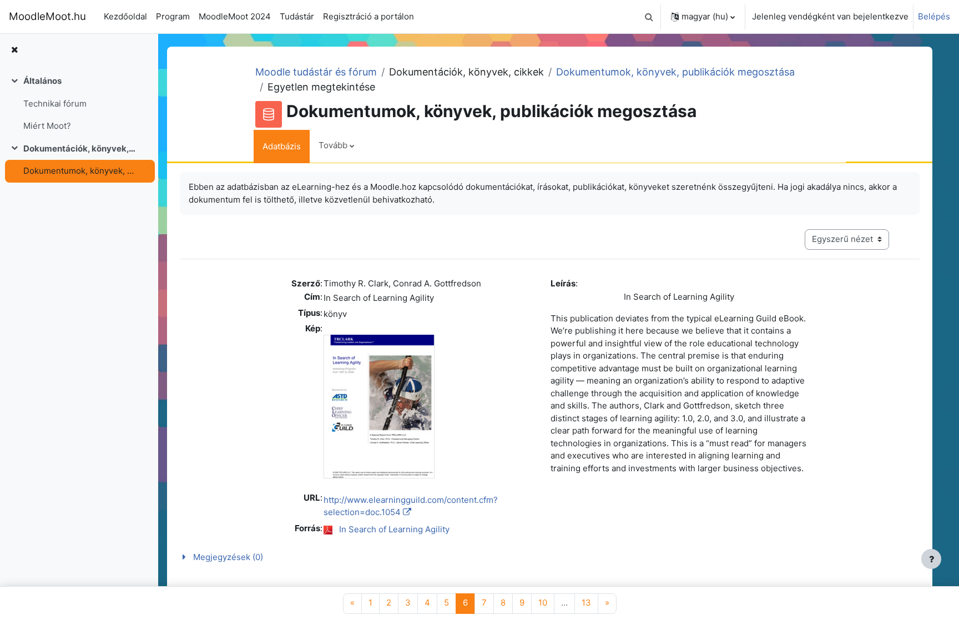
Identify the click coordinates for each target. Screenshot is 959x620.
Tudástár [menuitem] (297, 16)
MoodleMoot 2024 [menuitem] (235, 16)
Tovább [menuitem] (333, 145)
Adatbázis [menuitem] (282, 146)
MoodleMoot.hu (47, 16)
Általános (42, 80)
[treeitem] (78, 104)
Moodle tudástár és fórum (316, 72)
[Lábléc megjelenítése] (931, 559)
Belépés (934, 16)
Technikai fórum (55, 103)
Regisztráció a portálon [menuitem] (368, 16)
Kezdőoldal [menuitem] (125, 16)
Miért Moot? (47, 125)
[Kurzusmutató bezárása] (14, 50)
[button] (648, 16)
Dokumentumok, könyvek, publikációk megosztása (79, 170)
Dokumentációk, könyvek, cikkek (79, 148)
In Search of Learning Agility (394, 529)
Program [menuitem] (173, 16)
